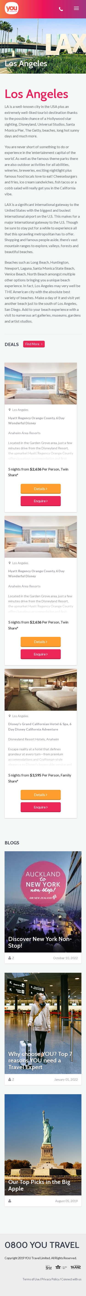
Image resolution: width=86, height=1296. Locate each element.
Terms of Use (30, 1279)
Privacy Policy (50, 1279)
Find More (33, 344)
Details (40, 488)
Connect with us (71, 1279)
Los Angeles (20, 410)
